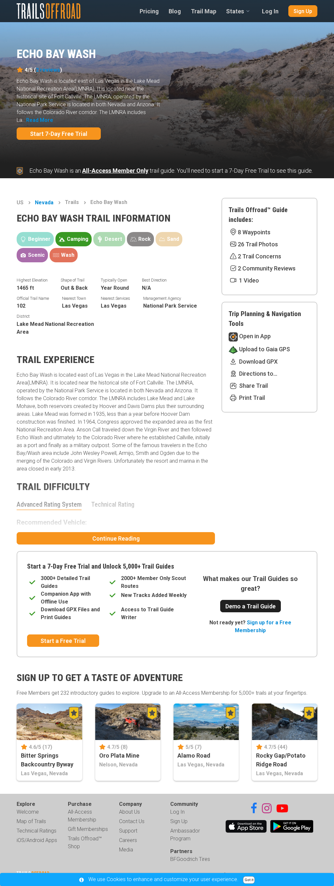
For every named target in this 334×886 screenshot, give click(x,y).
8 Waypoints (254, 232)
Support (128, 831)
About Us (129, 812)
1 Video (248, 280)
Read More (39, 120)
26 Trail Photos (258, 244)
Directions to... (257, 373)
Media (126, 850)
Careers (128, 840)
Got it (249, 880)
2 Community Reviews (267, 268)
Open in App (254, 336)
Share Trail (253, 385)
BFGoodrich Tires (190, 859)
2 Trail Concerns (259, 256)
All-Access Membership (82, 816)
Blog (175, 11)
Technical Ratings (36, 831)
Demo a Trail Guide (250, 606)
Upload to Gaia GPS (264, 349)
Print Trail (251, 397)
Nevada (44, 202)
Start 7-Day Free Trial (58, 133)
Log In (270, 11)
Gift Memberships (88, 829)
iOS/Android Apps (37, 840)
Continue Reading (116, 538)
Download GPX (258, 361)
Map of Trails (31, 821)
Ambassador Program (185, 835)
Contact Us (131, 821)
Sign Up (303, 11)
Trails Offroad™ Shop (85, 842)
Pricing (149, 11)
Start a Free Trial (63, 640)
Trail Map (203, 11)
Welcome (28, 812)
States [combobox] (235, 11)
